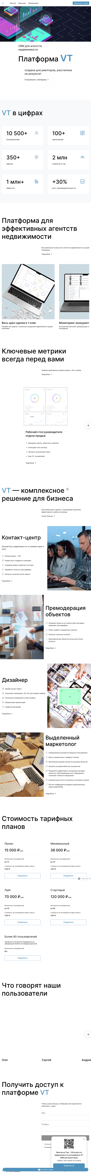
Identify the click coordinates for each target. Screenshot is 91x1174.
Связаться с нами (81, 3)
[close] (89, 878)
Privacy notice (84, 878)
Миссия (13, 3)
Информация (33, 3)
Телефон (45, 1124)
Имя (43, 1113)
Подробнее (23, 876)
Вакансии (22, 3)
